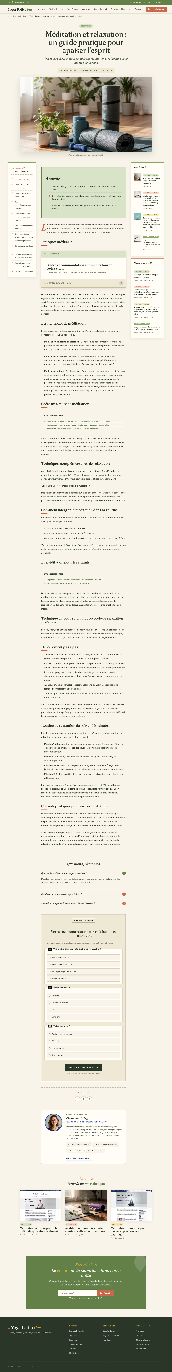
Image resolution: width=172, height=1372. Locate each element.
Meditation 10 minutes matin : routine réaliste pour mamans (71, 429)
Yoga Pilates (72, 9)
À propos (148, 2)
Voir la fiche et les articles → (78, 1158)
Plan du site (141, 1349)
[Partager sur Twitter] (77, 1098)
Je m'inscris (105, 1293)
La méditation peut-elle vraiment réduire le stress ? (68, 903)
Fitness (138, 9)
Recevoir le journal (156, 9)
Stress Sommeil (100, 9)
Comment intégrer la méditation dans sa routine (23, 217)
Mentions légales (143, 1340)
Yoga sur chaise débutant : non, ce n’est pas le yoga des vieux (151, 243)
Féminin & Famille (56, 9)
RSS (162, 1367)
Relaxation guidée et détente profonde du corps (66, 583)
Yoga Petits (20, 9)
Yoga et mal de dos (111, 1335)
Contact (159, 2)
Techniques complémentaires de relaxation (23, 205)
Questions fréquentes (24, 272)
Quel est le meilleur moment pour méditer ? (64, 873)
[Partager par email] (89, 1098)
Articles (114, 9)
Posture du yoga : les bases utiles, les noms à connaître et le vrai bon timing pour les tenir (151, 200)
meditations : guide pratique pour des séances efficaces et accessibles (76, 425)
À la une (41, 9)
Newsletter (135, 2)
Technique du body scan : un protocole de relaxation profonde (24, 237)
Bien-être (86, 9)
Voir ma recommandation (83, 1067)
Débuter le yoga (109, 1331)
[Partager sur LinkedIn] (83, 1098)
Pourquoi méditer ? (22, 179)
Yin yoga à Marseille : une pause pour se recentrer (151, 180)
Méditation (21, 16)
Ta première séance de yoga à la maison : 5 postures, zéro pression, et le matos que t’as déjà (151, 222)
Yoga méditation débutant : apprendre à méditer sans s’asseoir (72, 580)
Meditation (126, 9)
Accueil (11, 16)
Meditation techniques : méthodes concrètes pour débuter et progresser (77, 421)
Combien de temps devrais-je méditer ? (61, 894)
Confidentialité (142, 1344)
